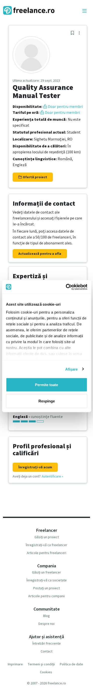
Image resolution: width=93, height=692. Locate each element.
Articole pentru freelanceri (46, 553)
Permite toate (46, 385)
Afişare (71, 369)
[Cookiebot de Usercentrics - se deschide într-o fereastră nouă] (66, 287)
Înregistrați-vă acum (35, 467)
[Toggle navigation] (84, 11)
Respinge (46, 401)
